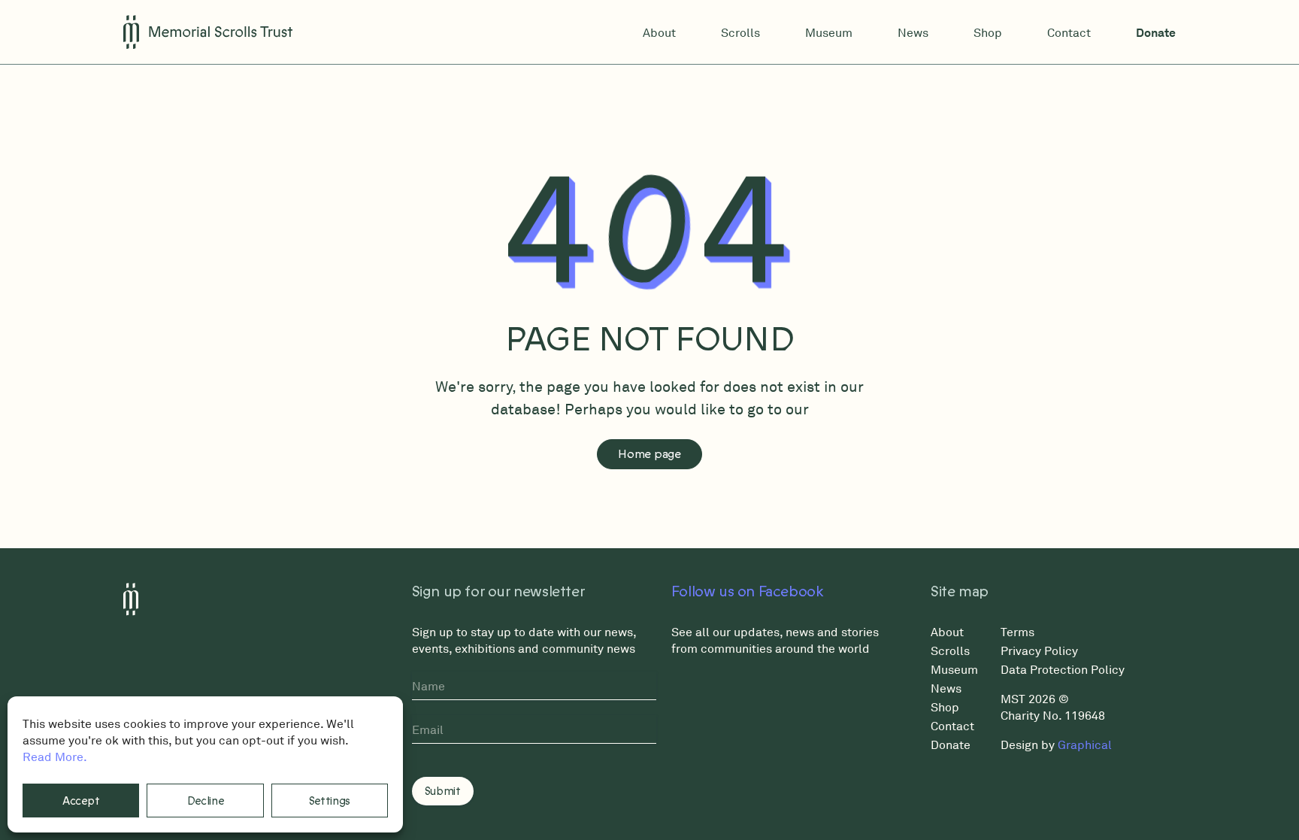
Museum (828, 32)
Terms (1017, 631)
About (659, 32)
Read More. (55, 756)
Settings (330, 800)
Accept (80, 800)
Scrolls (740, 32)
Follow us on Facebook (747, 592)
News (913, 32)
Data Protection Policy (1063, 669)
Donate (1156, 32)
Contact (1069, 32)
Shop (987, 32)
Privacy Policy (1039, 650)
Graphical (1085, 744)
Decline (205, 800)
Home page (649, 454)
